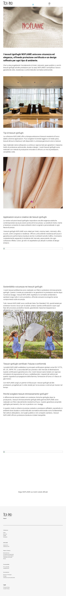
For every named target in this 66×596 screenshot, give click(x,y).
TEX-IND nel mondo (7, 557)
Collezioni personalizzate (9, 577)
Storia (4, 558)
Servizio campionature (8, 555)
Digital (4, 535)
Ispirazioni (5, 545)
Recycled (5, 537)
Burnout (5, 534)
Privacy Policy (6, 587)
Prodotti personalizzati (8, 554)
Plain (4, 532)
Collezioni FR (6, 546)
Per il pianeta (6, 566)
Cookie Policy (6, 588)
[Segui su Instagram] (31, 496)
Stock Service (6, 553)
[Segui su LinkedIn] (35, 496)
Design (4, 576)
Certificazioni (6, 568)
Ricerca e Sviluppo (7, 574)
